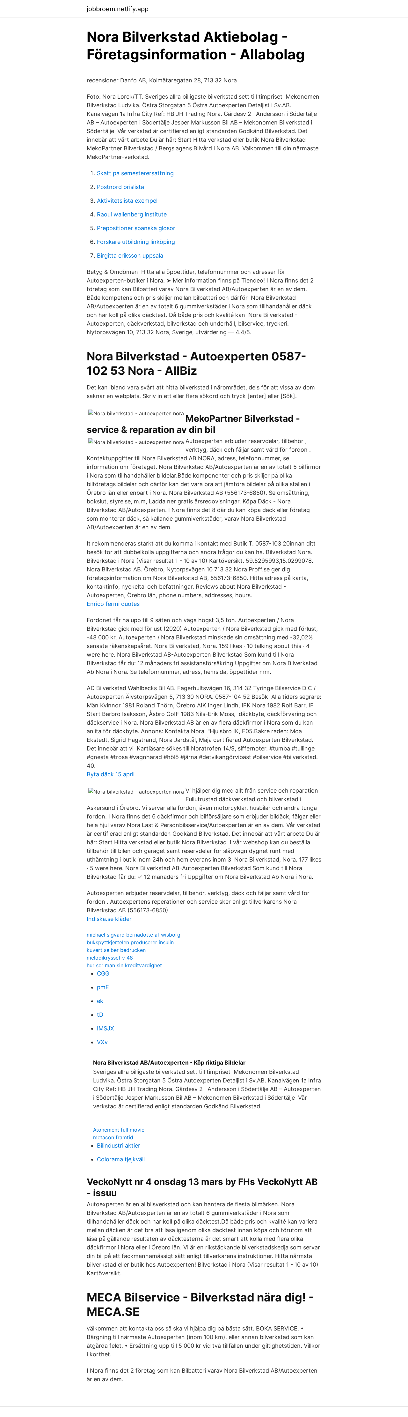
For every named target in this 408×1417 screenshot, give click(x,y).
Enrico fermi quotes (113, 603)
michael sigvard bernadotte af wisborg (133, 934)
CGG (103, 973)
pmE (103, 987)
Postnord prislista (120, 187)
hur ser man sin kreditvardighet (124, 965)
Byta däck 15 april (111, 774)
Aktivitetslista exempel (127, 200)
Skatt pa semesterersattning (135, 173)
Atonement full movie (118, 1130)
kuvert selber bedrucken (116, 950)
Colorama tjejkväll (121, 1159)
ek (100, 1001)
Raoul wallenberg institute (132, 214)
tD (100, 1014)
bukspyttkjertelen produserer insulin (130, 942)
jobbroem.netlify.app (118, 9)
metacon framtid (113, 1137)
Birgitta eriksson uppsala (130, 255)
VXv (102, 1042)
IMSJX (105, 1028)
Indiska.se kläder (109, 919)
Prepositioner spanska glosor (136, 228)
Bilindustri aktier (118, 1145)
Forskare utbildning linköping (136, 241)
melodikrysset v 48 (110, 957)
